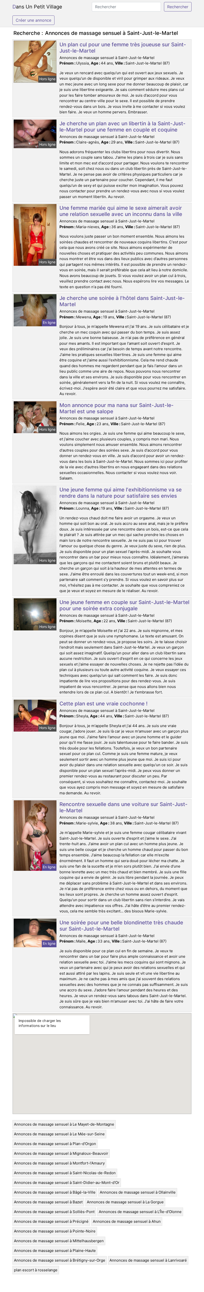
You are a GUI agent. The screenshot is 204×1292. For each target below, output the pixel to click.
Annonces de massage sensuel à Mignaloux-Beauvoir (61, 1153)
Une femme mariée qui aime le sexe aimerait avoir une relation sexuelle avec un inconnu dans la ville (120, 211)
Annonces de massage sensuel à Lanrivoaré (148, 1260)
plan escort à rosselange (35, 1270)
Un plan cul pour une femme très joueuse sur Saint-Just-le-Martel (122, 47)
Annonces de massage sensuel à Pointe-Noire (55, 1231)
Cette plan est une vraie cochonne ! (103, 703)
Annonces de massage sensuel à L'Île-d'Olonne (140, 1211)
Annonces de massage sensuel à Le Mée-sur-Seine (59, 1134)
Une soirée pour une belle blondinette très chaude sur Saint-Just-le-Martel (121, 925)
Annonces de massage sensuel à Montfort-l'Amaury (59, 1163)
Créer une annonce (33, 20)
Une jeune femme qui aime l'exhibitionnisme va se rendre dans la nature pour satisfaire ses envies (120, 492)
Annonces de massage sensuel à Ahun (127, 1221)
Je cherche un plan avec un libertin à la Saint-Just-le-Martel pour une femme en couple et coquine (122, 126)
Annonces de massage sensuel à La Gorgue (125, 1202)
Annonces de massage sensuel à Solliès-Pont (54, 1211)
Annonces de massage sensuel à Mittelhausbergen (59, 1240)
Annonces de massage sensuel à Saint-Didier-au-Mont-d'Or (66, 1182)
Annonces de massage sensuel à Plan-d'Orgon (55, 1143)
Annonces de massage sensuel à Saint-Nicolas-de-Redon (65, 1172)
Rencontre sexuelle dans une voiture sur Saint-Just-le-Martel (123, 807)
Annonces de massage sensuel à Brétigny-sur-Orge (59, 1260)
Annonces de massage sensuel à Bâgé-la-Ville (55, 1192)
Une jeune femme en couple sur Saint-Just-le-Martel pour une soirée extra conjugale (124, 605)
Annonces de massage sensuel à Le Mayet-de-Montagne (64, 1124)
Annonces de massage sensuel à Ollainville (138, 1192)
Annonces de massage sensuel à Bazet (48, 1202)
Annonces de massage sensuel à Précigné (51, 1221)
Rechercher (177, 6)
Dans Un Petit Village (37, 7)
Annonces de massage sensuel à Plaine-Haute (55, 1250)
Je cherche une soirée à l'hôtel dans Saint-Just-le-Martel (122, 301)
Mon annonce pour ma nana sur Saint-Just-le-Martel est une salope (116, 408)
